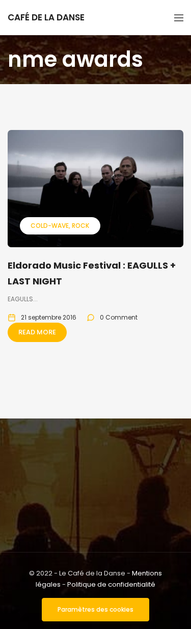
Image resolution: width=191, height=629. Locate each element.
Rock (80, 225)
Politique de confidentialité (111, 584)
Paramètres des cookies (95, 609)
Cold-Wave (50, 225)
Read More (37, 332)
